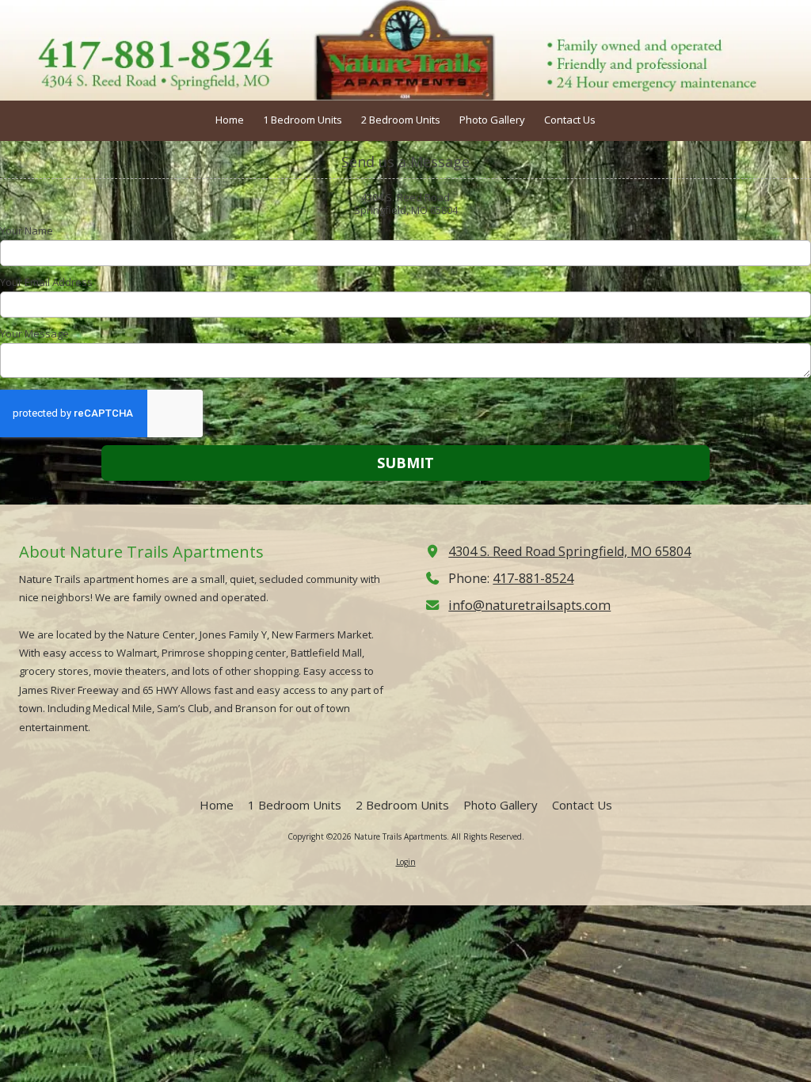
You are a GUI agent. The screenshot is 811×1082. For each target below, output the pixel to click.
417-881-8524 (533, 578)
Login (406, 861)
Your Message (34, 333)
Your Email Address (46, 282)
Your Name (26, 230)
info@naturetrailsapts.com (529, 605)
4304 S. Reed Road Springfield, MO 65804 (569, 551)
